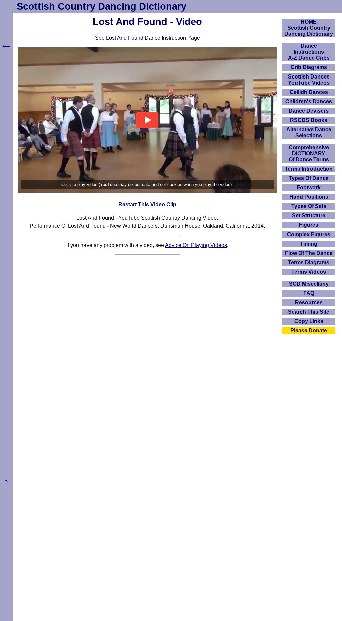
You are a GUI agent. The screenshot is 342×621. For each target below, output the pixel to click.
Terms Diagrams (308, 262)
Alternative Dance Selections (308, 132)
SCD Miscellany (309, 284)
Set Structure (308, 215)
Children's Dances (308, 101)
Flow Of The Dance (309, 253)
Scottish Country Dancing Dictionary (101, 6)
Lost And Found (124, 38)
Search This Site (308, 312)
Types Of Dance (309, 178)
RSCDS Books (308, 120)
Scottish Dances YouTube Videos (309, 80)
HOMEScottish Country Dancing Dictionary (308, 28)
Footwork (309, 187)
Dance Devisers (309, 111)
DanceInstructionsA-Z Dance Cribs (309, 52)
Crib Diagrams (309, 67)
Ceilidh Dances (309, 92)
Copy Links (308, 321)
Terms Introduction (309, 169)
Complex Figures (308, 234)
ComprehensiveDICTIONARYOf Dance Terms (309, 153)
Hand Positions (308, 197)
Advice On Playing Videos (196, 245)
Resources (309, 302)
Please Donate (308, 330)
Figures (308, 225)
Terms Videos (308, 272)
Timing (308, 244)
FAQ (308, 293)
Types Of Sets (308, 206)
